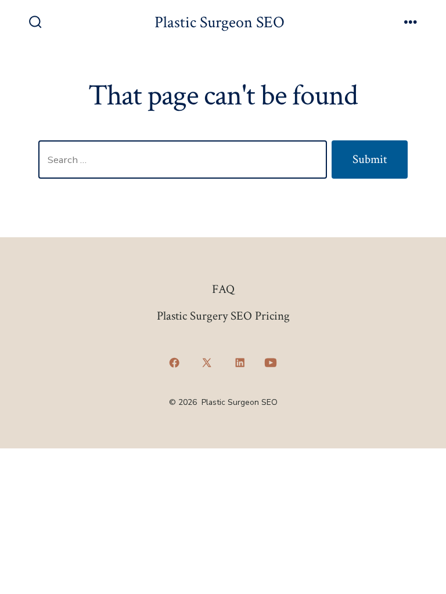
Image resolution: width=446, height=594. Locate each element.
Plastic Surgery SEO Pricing (223, 316)
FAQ (223, 289)
